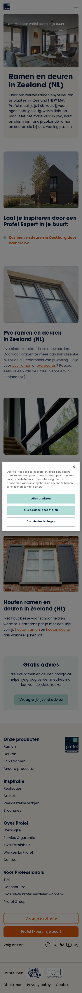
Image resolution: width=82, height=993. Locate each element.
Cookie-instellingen (41, 521)
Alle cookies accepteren (41, 510)
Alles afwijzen (41, 498)
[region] (41, 496)
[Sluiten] (74, 466)
